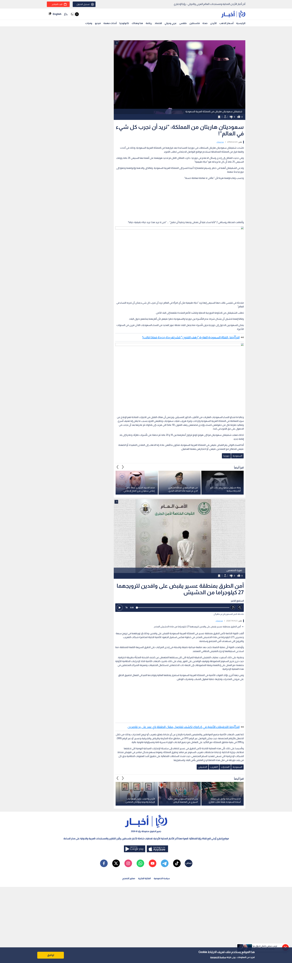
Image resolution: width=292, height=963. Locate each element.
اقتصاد (158, 23)
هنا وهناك (137, 23)
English (57, 14)
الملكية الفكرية (144, 878)
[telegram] (165, 863)
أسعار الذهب (226, 23)
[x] (116, 863)
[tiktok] (177, 863)
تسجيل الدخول (83, 4)
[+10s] (239, 607)
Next (117, 467)
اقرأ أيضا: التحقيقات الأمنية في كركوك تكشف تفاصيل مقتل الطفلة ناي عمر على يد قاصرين (184, 727)
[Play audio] (119, 607)
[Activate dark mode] (74, 14)
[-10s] (232, 607)
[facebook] (104, 863)
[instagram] (128, 863)
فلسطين (194, 23)
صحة (204, 23)
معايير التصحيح (128, 878)
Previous (123, 467)
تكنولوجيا (124, 23)
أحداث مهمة (110, 23)
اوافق (50, 955)
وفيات (88, 23)
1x (126, 607)
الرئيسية (240, 23)
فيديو (98, 23)
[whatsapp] (140, 863)
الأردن (213, 23)
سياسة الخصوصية (218, 957)
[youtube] (152, 863)
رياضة (149, 23)
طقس (183, 23)
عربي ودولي (171, 23)
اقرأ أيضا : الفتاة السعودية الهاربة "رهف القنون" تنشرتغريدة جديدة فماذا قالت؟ (191, 337)
